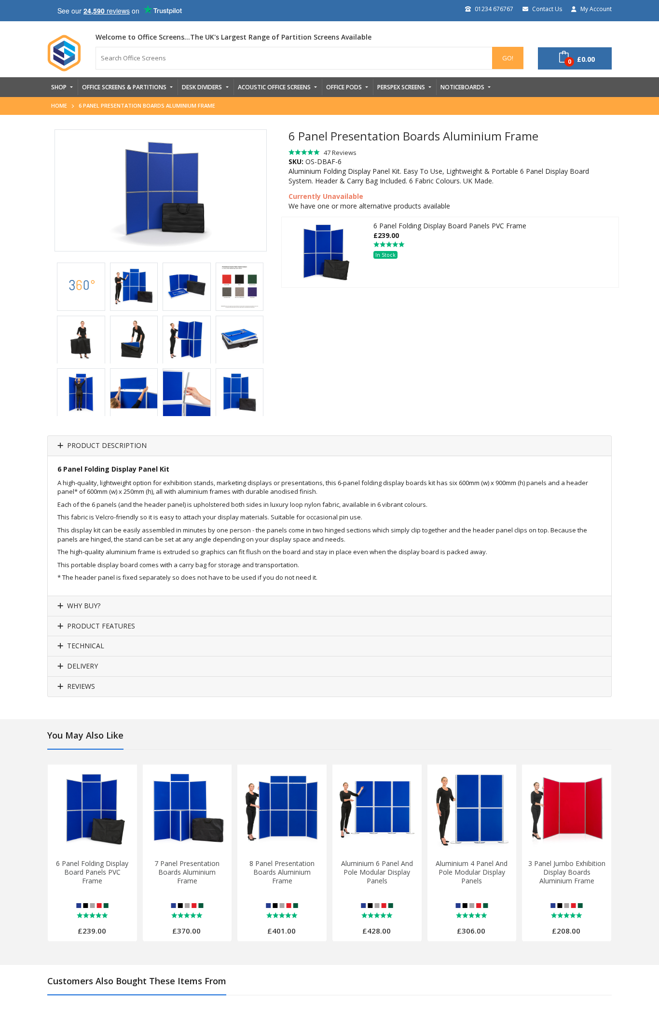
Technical (85, 646)
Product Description (107, 446)
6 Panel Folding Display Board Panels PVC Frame (92, 872)
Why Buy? (83, 606)
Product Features (101, 626)
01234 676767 (494, 9)
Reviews (81, 687)
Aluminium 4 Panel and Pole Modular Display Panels (472, 872)
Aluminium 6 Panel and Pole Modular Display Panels (377, 872)
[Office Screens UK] (64, 53)
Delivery (82, 666)
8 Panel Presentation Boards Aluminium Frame (282, 872)
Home (59, 105)
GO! (507, 58)
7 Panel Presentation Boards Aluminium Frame (187, 872)
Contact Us (547, 9)
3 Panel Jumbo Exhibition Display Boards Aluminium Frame (566, 872)
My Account (596, 9)
